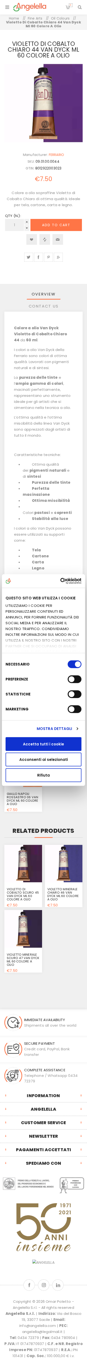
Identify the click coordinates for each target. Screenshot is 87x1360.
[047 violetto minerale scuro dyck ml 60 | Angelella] (23, 929)
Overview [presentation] (44, 294)
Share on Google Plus (58, 257)
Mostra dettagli (54, 728)
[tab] (43, 294)
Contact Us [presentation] (43, 306)
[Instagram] (43, 1285)
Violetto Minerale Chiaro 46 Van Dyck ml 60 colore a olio (63, 894)
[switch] (74, 679)
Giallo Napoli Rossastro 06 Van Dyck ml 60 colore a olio (22, 799)
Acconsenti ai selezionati (43, 759)
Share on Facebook (38, 257)
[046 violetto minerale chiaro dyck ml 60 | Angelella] (64, 864)
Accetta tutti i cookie (43, 743)
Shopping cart (70, 5)
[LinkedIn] (58, 1285)
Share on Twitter (28, 257)
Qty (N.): (13, 215)
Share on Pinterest (48, 257)
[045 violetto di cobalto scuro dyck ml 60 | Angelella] (23, 864)
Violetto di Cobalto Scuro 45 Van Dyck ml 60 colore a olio (23, 894)
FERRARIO (56, 154)
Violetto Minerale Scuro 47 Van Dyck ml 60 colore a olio (23, 959)
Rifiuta (43, 775)
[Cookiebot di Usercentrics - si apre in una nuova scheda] (61, 581)
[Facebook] (29, 1285)
